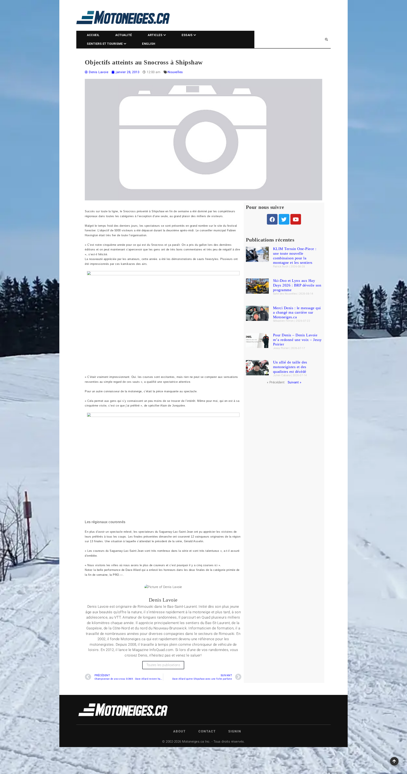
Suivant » (294, 382)
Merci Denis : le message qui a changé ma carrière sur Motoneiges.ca (297, 312)
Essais (187, 35)
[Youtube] (295, 219)
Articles (155, 35)
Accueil (93, 35)
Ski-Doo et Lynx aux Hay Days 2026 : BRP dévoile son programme (297, 285)
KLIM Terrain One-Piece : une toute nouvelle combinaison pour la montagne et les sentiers (294, 256)
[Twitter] (284, 219)
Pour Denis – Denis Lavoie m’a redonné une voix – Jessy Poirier (297, 339)
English (148, 43)
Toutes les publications (163, 665)
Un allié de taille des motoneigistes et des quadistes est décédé (290, 366)
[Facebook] (272, 219)
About (179, 731)
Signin (234, 731)
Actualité (123, 35)
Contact (207, 731)
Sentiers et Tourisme (105, 43)
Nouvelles (175, 72)
